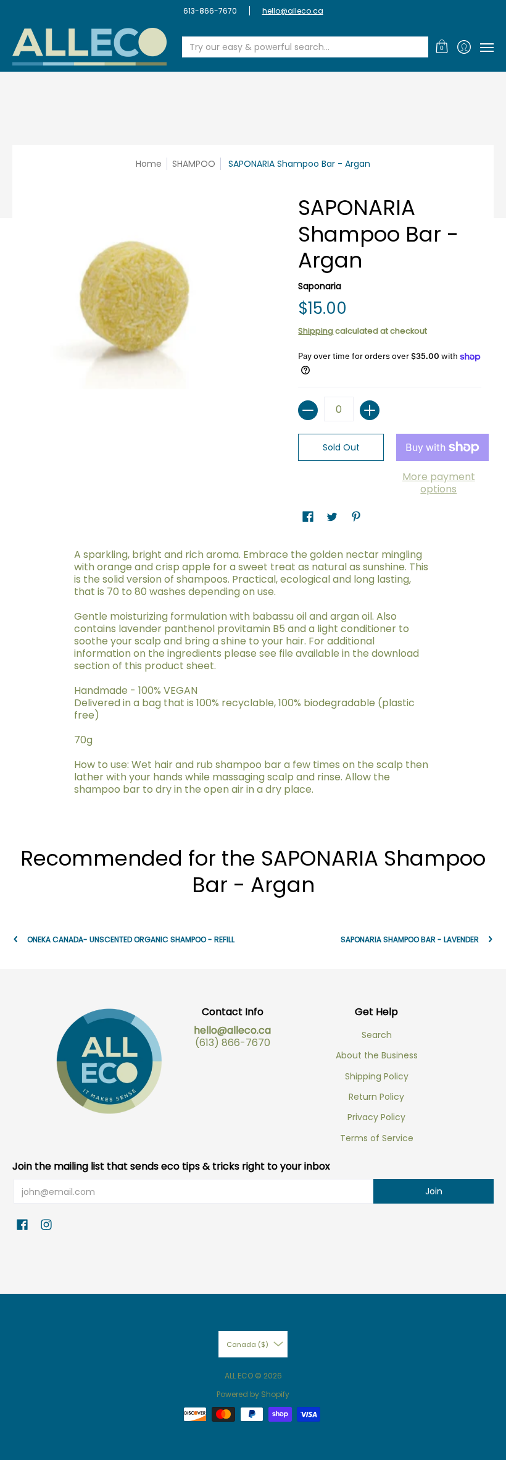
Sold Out (341, 447)
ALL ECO (239, 1375)
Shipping (315, 331)
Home (149, 164)
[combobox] (295, 47)
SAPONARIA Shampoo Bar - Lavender (410, 939)
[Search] (418, 47)
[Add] (370, 410)
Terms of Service (376, 1138)
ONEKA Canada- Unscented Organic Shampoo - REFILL (130, 939)
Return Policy (376, 1097)
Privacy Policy (376, 1117)
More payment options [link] (438, 483)
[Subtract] (308, 410)
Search (377, 1035)
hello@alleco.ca (292, 11)
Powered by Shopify (253, 1394)
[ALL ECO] (89, 47)
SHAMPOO (193, 164)
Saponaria (319, 286)
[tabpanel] (253, 675)
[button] (442, 47)
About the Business (377, 1055)
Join (433, 1191)
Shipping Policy (377, 1076)
